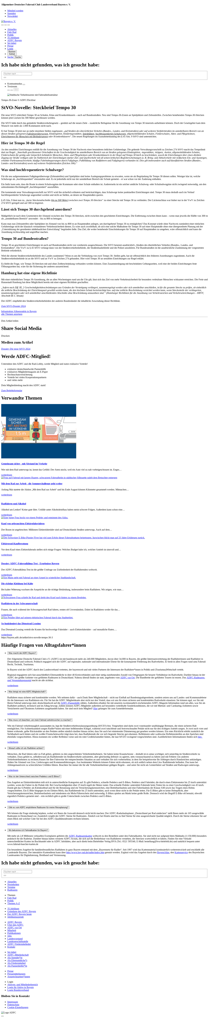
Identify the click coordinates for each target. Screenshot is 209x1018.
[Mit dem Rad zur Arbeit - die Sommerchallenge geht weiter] (59, 477)
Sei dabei (11, 43)
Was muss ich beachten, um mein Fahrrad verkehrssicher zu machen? (40, 720)
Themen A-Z (13, 903)
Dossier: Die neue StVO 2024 (15, 349)
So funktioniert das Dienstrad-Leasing (21, 623)
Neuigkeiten (13, 884)
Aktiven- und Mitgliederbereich (22, 984)
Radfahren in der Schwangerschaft (19, 603)
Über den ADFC (15, 925)
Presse (10, 46)
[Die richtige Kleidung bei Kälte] (38, 577)
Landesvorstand (15, 938)
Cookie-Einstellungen (17, 1007)
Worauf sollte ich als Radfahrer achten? (26, 748)
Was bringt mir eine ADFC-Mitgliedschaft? (27, 692)
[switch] (24, 84)
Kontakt (11, 947)
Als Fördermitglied (16, 963)
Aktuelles (12, 29)
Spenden (11, 13)
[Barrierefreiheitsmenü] (2, 24)
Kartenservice (181, 852)
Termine (11, 887)
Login (10, 48)
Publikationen (14, 933)
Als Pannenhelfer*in (17, 966)
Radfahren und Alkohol (13, 503)
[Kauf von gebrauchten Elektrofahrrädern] (34, 517)
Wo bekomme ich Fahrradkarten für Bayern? (28, 830)
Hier (95, 708)
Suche (10, 57)
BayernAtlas (163, 852)
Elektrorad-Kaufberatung (14, 543)
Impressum (12, 1002)
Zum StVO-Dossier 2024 (13, 306)
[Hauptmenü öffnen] (8, 24)
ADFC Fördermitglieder (19, 944)
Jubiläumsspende (15, 917)
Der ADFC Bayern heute (19, 914)
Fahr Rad (11, 32)
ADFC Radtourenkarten (80, 836)
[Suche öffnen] (5, 24)
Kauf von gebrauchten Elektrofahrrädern (23, 523)
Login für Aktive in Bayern (20, 987)
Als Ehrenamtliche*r (17, 960)
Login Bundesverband (18, 990)
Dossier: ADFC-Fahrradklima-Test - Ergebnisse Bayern (30, 563)
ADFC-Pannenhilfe (70, 703)
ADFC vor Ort (127, 677)
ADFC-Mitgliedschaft (18, 955)
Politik (10, 35)
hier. (200, 737)
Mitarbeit (11, 930)
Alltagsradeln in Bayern (25, 311)
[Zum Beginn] (2, 1016)
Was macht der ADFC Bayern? (22, 653)
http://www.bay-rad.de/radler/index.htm (85, 852)
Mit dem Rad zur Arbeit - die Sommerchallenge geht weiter (31, 483)
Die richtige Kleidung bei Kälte (17, 583)
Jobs (9, 936)
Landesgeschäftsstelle (17, 941)
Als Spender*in (14, 957)
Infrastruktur (7, 311)
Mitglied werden (15, 10)
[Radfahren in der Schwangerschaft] (43, 597)
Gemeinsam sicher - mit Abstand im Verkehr (24, 463)
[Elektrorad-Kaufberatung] (73, 537)
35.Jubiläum (13, 37)
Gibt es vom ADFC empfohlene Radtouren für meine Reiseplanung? (38, 807)
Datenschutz (13, 1004)
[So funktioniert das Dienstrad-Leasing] (37, 617)
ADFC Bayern (14, 40)
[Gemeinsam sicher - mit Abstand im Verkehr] (38, 457)
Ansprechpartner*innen (18, 976)
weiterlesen (12, 685)
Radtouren (12, 890)
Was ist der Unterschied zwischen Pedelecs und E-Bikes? (34, 776)
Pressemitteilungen (16, 974)
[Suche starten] (5, 77)
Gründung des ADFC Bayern (21, 911)
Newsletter (12, 16)
